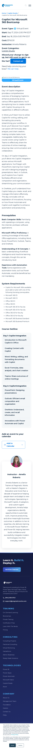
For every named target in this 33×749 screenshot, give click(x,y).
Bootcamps (7, 616)
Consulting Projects (9, 641)
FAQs (5, 715)
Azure (5, 686)
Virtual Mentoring (9, 648)
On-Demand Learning (10, 612)
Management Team (9, 701)
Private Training (8, 619)
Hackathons (7, 651)
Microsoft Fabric (8, 680)
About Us (6, 698)
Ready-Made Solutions (10, 658)
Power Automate (9, 676)
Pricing (5, 630)
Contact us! (18, 61)
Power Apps (7, 673)
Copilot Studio (12, 13)
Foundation (7, 705)
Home (4, 13)
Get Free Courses (11, 569)
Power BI (6, 669)
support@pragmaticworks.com (15, 601)
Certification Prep (9, 623)
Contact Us (6, 711)
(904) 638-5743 (10, 598)
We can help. (13, 69)
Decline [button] (20, 745)
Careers (5, 708)
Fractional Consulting (10, 644)
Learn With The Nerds (10, 626)
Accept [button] (12, 745)
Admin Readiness (8, 655)
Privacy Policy (14, 734)
